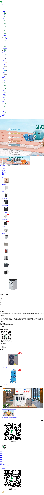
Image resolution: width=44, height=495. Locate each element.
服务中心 (3, 101)
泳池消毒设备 (3, 168)
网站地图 (1, 464)
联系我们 (3, 115)
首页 (0, 165)
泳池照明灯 (3, 171)
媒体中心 (1, 459)
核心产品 (3, 18)
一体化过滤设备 (4, 170)
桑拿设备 (5, 165)
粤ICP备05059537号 (13, 465)
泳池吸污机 (3, 169)
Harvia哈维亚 (3, 175)
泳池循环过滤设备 (4, 167)
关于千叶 (3, 4)
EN (0, 116)
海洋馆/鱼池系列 (4, 172)
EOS (2, 177)
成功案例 (3, 52)
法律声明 (4, 464)
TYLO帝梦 (3, 174)
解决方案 (3, 77)
